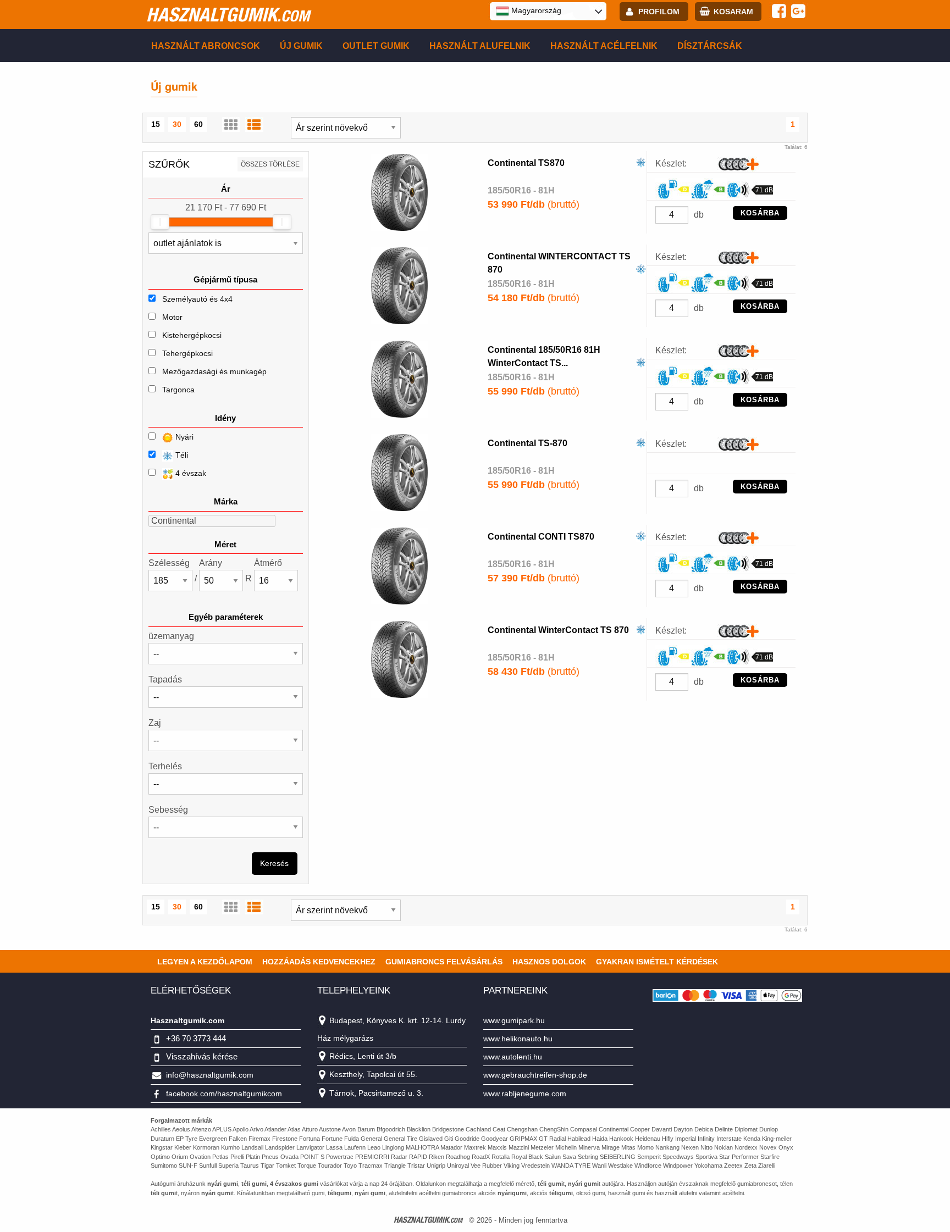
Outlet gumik (376, 46)
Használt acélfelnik (604, 46)
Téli (180, 455)
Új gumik (301, 46)
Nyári (183, 436)
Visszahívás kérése (202, 1056)
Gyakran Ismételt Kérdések (657, 961)
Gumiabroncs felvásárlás (443, 961)
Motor (172, 317)
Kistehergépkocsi (192, 335)
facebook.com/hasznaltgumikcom (224, 1093)
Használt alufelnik (480, 46)
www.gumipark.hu (514, 1020)
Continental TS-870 (527, 443)
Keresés (274, 863)
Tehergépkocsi (187, 353)
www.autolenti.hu (512, 1056)
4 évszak (189, 473)
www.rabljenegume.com (524, 1093)
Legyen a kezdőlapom (204, 961)
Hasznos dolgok (549, 961)
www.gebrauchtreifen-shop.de (535, 1074)
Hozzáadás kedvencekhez (318, 961)
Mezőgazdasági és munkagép (214, 371)
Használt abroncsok (205, 46)
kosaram (733, 11)
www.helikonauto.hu (518, 1038)
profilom (659, 11)
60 (198, 124)
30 (177, 124)
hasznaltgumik (228, 14)
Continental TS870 (526, 163)
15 (155, 124)
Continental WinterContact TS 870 (558, 630)
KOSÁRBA (760, 213)
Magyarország (535, 10)
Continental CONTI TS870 (541, 536)
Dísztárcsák (709, 46)
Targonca (178, 389)
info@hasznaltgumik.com (209, 1074)
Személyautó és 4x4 (197, 299)
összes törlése (270, 164)
